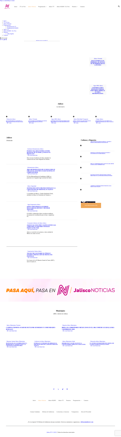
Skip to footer (11, 0)
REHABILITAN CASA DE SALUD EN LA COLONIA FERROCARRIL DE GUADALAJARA (74, 344)
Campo (97, 119)
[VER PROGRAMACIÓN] (91, 202)
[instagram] (6, 39)
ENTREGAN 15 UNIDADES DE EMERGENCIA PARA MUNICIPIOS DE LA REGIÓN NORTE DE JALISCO (46, 344)
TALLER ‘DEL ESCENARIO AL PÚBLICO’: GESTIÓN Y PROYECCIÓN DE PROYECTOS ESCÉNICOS (39, 255)
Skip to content (4, 0)
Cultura (36, 251)
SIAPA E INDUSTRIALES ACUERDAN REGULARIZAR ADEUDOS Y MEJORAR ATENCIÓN (38, 208)
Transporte (85, 119)
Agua (94, 85)
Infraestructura (36, 149)
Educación (9, 119)
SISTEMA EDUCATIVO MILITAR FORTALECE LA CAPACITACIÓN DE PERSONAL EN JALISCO (41, 188)
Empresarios (33, 204)
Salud (73, 341)
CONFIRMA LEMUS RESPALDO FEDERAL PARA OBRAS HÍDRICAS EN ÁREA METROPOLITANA (98, 90)
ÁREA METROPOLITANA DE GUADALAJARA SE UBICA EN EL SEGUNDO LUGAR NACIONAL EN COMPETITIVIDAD (41, 171)
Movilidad (79, 119)
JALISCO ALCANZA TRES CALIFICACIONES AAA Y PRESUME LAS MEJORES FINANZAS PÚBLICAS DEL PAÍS (41, 226)
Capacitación (30, 251)
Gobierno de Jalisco (38, 223)
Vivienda (100, 58)
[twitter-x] (2, 39)
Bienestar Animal (11, 341)
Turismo (18, 325)
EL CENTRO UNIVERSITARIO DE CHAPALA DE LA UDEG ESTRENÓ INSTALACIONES (102, 344)
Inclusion (29, 149)
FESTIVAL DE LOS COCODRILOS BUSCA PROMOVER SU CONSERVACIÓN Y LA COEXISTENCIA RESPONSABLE (16, 344)
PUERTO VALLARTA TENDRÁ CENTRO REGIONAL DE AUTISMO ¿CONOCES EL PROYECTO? (38, 152)
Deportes (64, 325)
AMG (97, 85)
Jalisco (95, 58)
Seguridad (33, 186)
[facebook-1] (1, 39)
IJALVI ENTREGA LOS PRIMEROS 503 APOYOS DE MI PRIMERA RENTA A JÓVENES (98, 63)
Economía (30, 223)
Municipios (13, 325)
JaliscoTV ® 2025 (52, 432)
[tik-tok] (4, 39)
